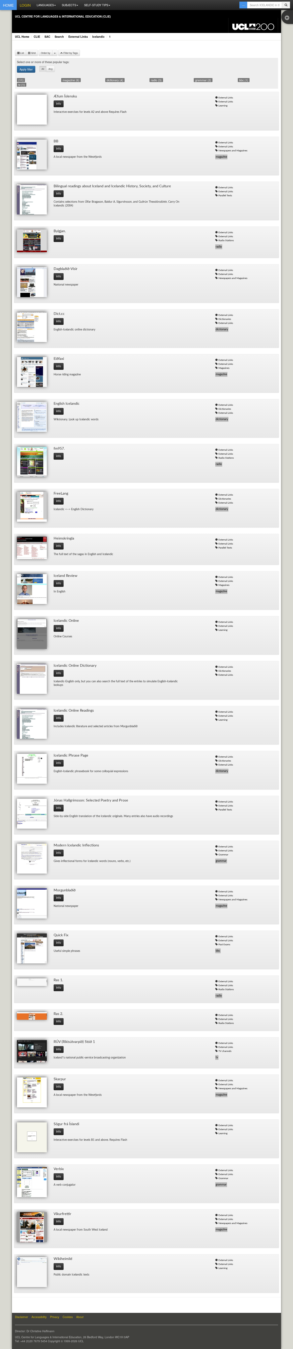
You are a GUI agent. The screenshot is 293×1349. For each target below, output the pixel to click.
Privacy (54, 1317)
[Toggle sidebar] (288, 18)
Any (50, 68)
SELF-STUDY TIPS (96, 5)
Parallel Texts (225, 195)
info (58, 103)
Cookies (68, 1317)
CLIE (37, 37)
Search (59, 37)
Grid (33, 53)
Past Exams (224, 944)
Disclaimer (21, 1317)
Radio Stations (226, 240)
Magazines (223, 368)
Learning (222, 105)
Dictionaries (224, 319)
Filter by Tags (70, 53)
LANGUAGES (45, 5)
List (22, 53)
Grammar (223, 854)
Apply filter (26, 69)
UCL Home (22, 37)
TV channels (224, 1051)
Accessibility (39, 1317)
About (80, 1317)
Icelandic (98, 37)
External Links (78, 37)
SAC (47, 37)
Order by (45, 53)
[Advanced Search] (243, 5)
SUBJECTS (69, 5)
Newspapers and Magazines (232, 150)
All (42, 68)
